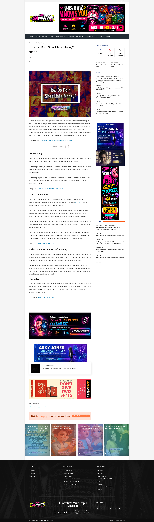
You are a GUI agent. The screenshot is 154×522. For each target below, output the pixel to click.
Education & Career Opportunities (106, 225)
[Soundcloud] (119, 1)
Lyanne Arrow (56, 453)
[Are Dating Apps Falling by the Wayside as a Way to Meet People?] (63, 440)
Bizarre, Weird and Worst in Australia (108, 76)
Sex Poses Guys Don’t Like (46, 243)
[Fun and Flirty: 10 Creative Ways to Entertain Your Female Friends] (116, 440)
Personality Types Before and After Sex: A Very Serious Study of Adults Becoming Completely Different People (109, 80)
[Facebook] (113, 1)
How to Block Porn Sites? (46, 297)
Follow (110, 49)
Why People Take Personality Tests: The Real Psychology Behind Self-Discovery (108, 228)
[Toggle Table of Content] (66, 146)
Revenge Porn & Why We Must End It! (50, 189)
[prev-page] (97, 117)
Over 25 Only (37, 43)
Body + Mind (99, 239)
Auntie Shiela (37, 51)
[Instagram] (115, 1)
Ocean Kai (107, 453)
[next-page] (100, 117)
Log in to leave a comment (38, 407)
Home (30, 43)
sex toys (77, 202)
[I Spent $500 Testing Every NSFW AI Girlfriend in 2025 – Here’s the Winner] (90, 440)
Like (100, 49)
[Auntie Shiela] (30, 52)
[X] (121, 1)
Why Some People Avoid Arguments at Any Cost (110, 235)
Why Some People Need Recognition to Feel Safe (110, 257)
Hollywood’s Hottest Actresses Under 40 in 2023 (56, 140)
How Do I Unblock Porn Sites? (117, 65)
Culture (98, 233)
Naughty (43, 43)
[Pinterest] (117, 1)
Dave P (28, 453)
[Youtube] (123, 1)
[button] (122, 36)
